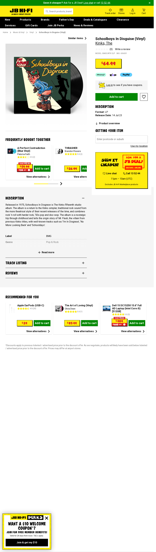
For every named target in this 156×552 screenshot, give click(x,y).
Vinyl (32, 32)
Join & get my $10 (27, 542)
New (7, 19)
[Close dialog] (47, 518)
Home (5, 32)
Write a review (122, 49)
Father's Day (66, 19)
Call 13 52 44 (133, 173)
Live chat (88, 2)
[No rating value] (102, 49)
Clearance (123, 19)
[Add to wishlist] (144, 97)
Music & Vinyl (18, 32)
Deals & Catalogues (95, 19)
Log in (109, 85)
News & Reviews (83, 25)
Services (10, 25)
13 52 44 (105, 2)
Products (25, 19)
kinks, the (103, 43)
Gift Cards (31, 25)
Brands (45, 19)
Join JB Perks (55, 25)
